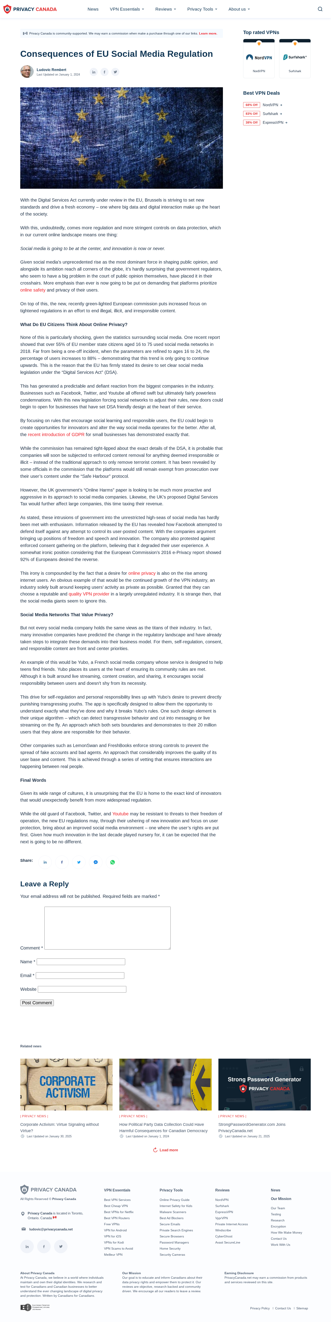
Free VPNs (112, 1224)
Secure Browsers (172, 1236)
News (93, 9)
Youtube (120, 813)
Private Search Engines (176, 1230)
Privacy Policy (260, 1308)
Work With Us (280, 1244)
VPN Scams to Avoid (118, 1248)
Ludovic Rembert (51, 70)
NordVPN (222, 1200)
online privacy (142, 573)
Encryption (278, 1226)
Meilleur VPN (113, 1254)
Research (278, 1220)
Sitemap (302, 1308)
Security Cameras (172, 1254)
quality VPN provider (89, 593)
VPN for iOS (112, 1236)
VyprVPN (221, 1218)
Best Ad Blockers (172, 1218)
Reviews (163, 9)
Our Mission (281, 1199)
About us (237, 9)
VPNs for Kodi (114, 1242)
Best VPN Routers (117, 1218)
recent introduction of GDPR (56, 434)
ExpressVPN (224, 1212)
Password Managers (174, 1242)
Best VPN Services (117, 1200)
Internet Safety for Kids (176, 1206)
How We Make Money (286, 1232)
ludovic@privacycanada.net (51, 1229)
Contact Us (279, 1238)
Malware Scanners (173, 1212)
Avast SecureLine (227, 1242)
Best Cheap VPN (116, 1206)
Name (27, 961)
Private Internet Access (231, 1224)
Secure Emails (170, 1224)
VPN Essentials (125, 9)
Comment (31, 947)
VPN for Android (115, 1230)
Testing (276, 1214)
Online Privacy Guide (175, 1200)
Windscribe (223, 1230)
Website (28, 989)
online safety (32, 289)
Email (27, 975)
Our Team (278, 1208)
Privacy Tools (200, 9)
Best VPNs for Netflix (119, 1212)
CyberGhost (223, 1236)
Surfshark (222, 1206)
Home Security (170, 1248)
